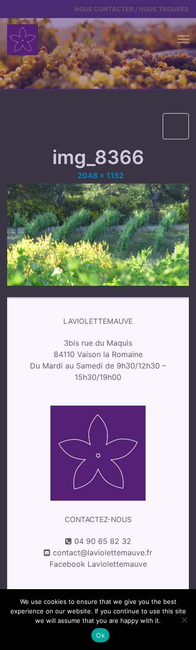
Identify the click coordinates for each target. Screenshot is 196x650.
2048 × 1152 (101, 175)
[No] (184, 619)
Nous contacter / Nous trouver (131, 9)
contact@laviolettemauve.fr (102, 552)
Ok (100, 635)
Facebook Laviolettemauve (98, 564)
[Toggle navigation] (183, 40)
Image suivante (176, 126)
